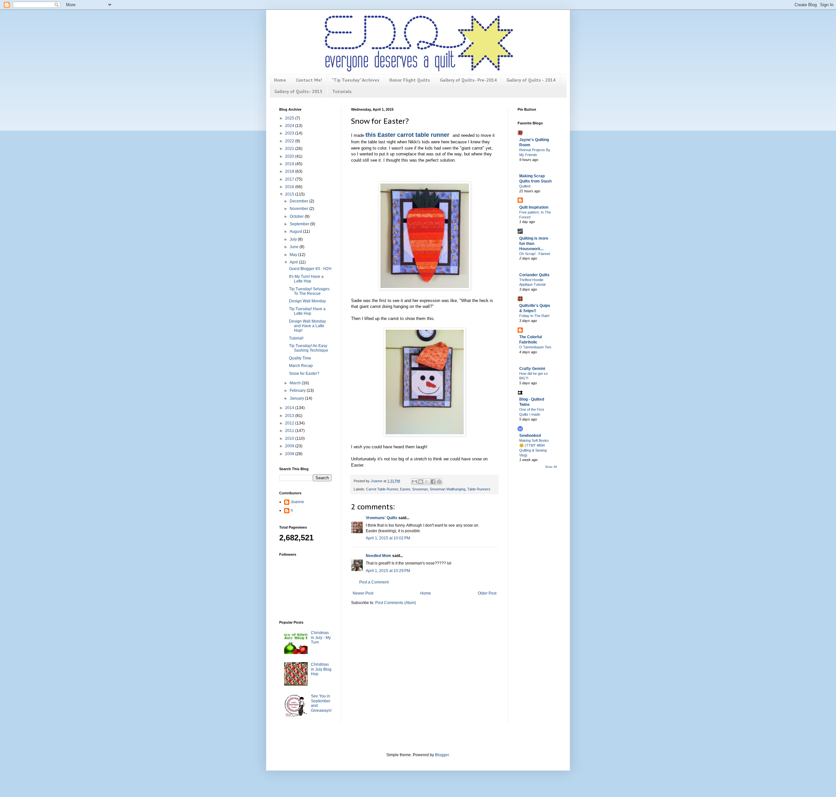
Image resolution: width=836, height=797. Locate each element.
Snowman (420, 489)
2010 (290, 438)
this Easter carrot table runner (408, 135)
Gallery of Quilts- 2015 (298, 91)
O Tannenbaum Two (535, 347)
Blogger (442, 755)
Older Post (487, 593)
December (299, 201)
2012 (290, 423)
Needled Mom (378, 555)
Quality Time (300, 358)
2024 (290, 125)
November (299, 208)
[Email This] (414, 481)
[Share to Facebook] (433, 481)
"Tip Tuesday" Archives (355, 80)
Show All (551, 467)
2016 (290, 186)
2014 (290, 408)
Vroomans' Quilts (381, 518)
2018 (290, 171)
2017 (290, 179)
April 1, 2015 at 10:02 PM (388, 538)
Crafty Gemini (532, 368)
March (296, 383)
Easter (405, 489)
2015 (290, 194)
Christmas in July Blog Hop (321, 669)
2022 (290, 141)
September (300, 224)
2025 (290, 118)
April (294, 262)
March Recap (301, 365)
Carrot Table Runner (382, 489)
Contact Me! (309, 80)
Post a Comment (374, 582)
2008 (290, 454)
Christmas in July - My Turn (321, 637)
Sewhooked (530, 435)
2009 (290, 446)
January (297, 398)
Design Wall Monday (307, 301)
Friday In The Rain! (534, 316)
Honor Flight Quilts (409, 80)
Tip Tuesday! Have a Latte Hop (307, 311)
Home (280, 80)
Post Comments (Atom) (395, 602)
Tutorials (342, 91)
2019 (290, 164)
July (294, 239)
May (294, 254)
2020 (290, 156)
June (294, 247)
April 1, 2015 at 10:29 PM (388, 570)
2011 (290, 430)
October (297, 216)
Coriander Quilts (534, 275)
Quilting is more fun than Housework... (533, 243)
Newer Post (363, 593)
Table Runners (478, 489)
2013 (290, 415)
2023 (290, 133)
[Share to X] (427, 481)
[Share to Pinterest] (439, 481)
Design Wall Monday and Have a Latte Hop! (307, 326)
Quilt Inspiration (533, 207)
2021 (290, 148)
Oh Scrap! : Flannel (534, 254)
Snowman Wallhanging (447, 489)
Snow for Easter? (304, 373)
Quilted (524, 186)
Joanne (297, 502)
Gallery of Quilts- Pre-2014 (468, 80)
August (296, 231)
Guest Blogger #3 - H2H (310, 268)
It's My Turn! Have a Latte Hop (306, 278)
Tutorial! (296, 338)
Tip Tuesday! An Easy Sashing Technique (308, 348)
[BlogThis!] (420, 481)
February (298, 390)
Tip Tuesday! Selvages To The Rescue (309, 291)
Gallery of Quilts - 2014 (530, 80)
